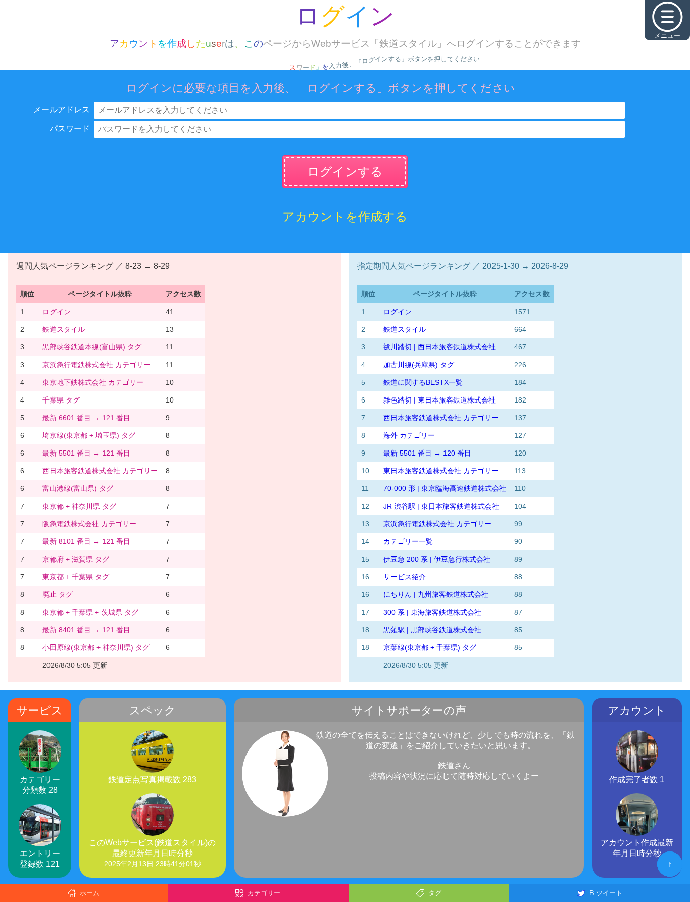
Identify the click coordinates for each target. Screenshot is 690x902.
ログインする (345, 171)
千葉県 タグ (61, 400)
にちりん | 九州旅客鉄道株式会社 (435, 594)
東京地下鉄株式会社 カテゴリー (92, 382)
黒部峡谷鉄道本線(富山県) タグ (91, 347)
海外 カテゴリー (409, 435)
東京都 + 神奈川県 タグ (79, 506)
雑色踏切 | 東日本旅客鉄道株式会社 (439, 400)
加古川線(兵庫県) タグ (418, 365)
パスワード (70, 128)
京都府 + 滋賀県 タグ (75, 559)
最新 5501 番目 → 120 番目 (427, 453)
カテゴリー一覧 (408, 541)
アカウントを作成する (345, 216)
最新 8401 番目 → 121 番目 (86, 630)
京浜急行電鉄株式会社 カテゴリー (96, 365)
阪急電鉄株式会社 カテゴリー (89, 524)
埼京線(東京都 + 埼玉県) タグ (88, 435)
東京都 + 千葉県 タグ (75, 577)
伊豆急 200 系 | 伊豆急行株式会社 (436, 559)
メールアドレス (61, 109)
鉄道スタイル (63, 329)
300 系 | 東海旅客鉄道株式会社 (432, 612)
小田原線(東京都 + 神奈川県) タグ (96, 647)
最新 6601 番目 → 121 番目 (86, 418)
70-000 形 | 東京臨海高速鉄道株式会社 (444, 488)
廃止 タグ (57, 594)
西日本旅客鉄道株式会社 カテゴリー (100, 471)
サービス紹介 (404, 577)
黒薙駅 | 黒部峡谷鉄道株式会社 (432, 630)
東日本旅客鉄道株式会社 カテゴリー (441, 471)
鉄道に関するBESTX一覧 (423, 382)
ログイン (56, 312)
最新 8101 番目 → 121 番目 (86, 541)
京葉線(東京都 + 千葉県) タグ (429, 647)
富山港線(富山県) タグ (77, 488)
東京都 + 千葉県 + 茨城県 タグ (90, 612)
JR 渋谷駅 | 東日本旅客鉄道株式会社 (441, 506)
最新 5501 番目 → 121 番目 (86, 453)
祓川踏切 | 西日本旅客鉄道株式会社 (439, 347)
